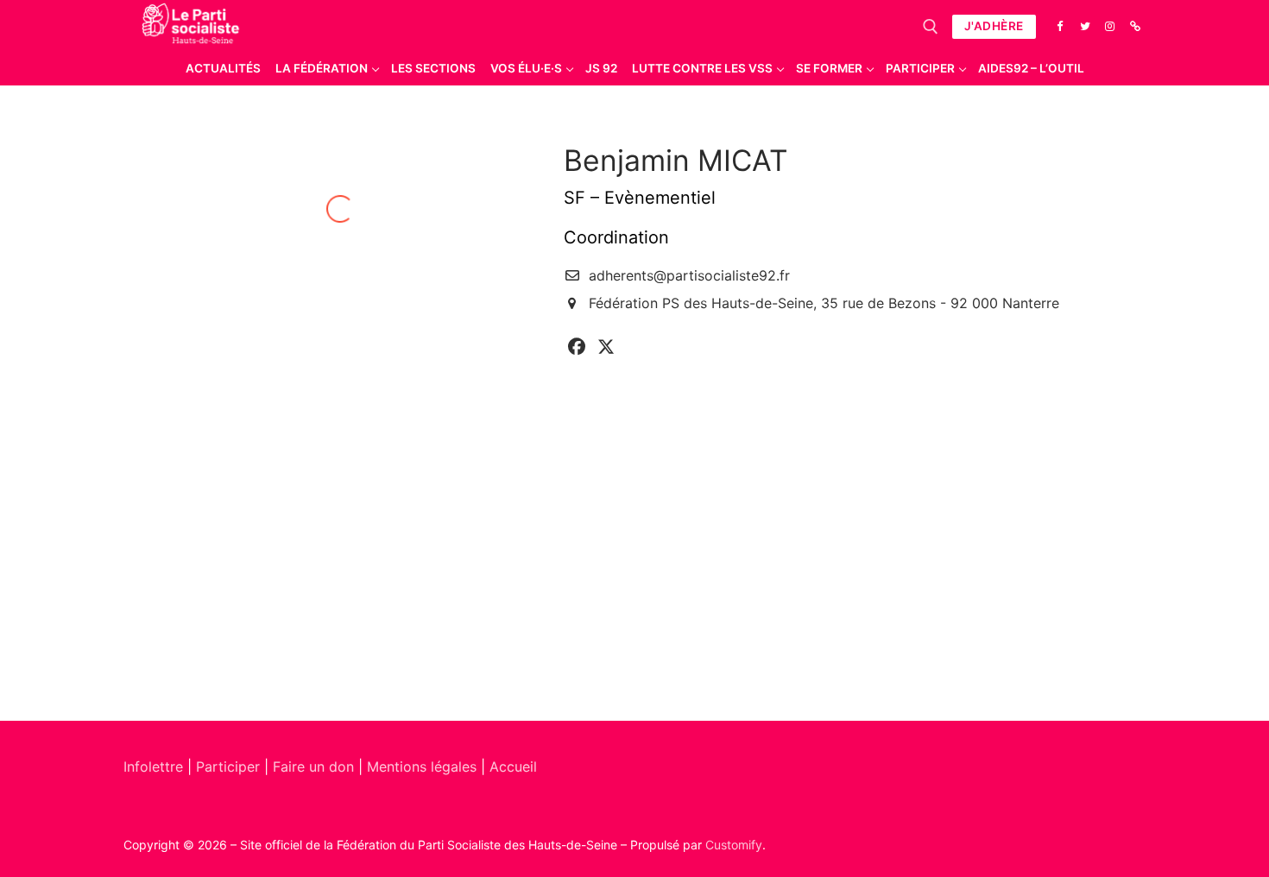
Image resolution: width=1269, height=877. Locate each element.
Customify (733, 844)
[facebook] (577, 347)
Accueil (513, 766)
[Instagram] (1110, 26)
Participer (230, 766)
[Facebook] (1060, 26)
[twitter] (606, 347)
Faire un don (313, 766)
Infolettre (155, 766)
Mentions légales (422, 766)
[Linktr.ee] (1136, 26)
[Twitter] (1085, 26)
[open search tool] (930, 27)
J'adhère (994, 26)
